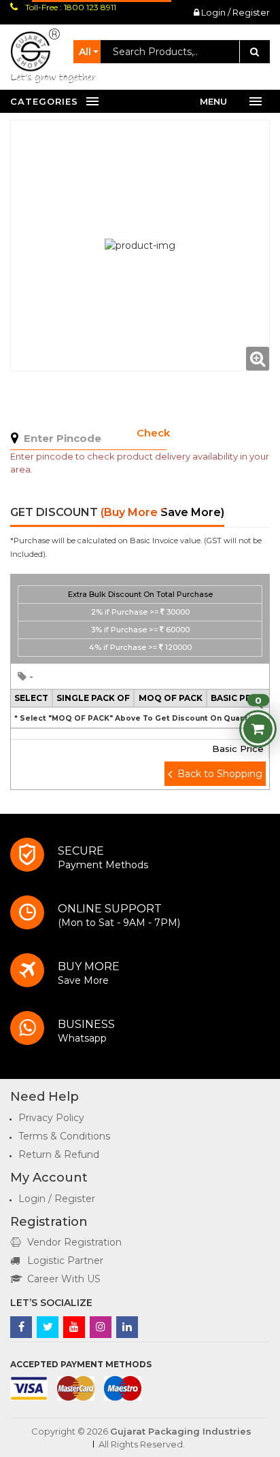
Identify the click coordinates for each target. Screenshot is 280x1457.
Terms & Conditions (64, 1136)
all (85, 52)
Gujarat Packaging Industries (180, 1431)
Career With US (64, 1279)
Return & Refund (58, 1154)
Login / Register (234, 12)
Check (153, 433)
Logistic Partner (65, 1260)
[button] (140, 619)
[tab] (140, 619)
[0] (258, 728)
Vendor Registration (74, 1242)
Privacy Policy (51, 1118)
